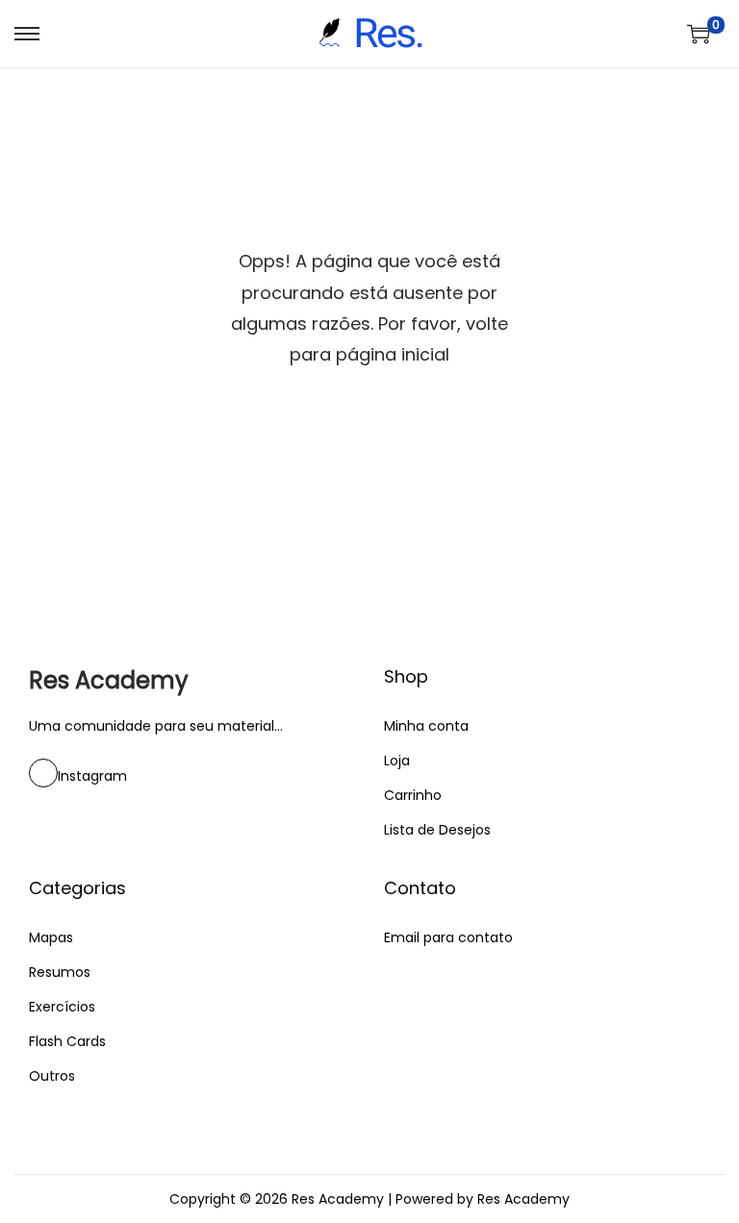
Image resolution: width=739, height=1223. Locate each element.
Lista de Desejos (437, 829)
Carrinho (413, 795)
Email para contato (448, 937)
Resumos (59, 972)
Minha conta (426, 726)
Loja (397, 760)
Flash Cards (67, 1041)
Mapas (51, 937)
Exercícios (62, 1006)
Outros (52, 1076)
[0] (698, 33)
